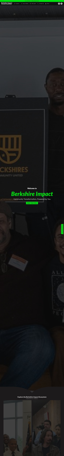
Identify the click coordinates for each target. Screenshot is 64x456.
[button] (59, 4)
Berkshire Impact (6, 3)
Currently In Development (32, 1)
